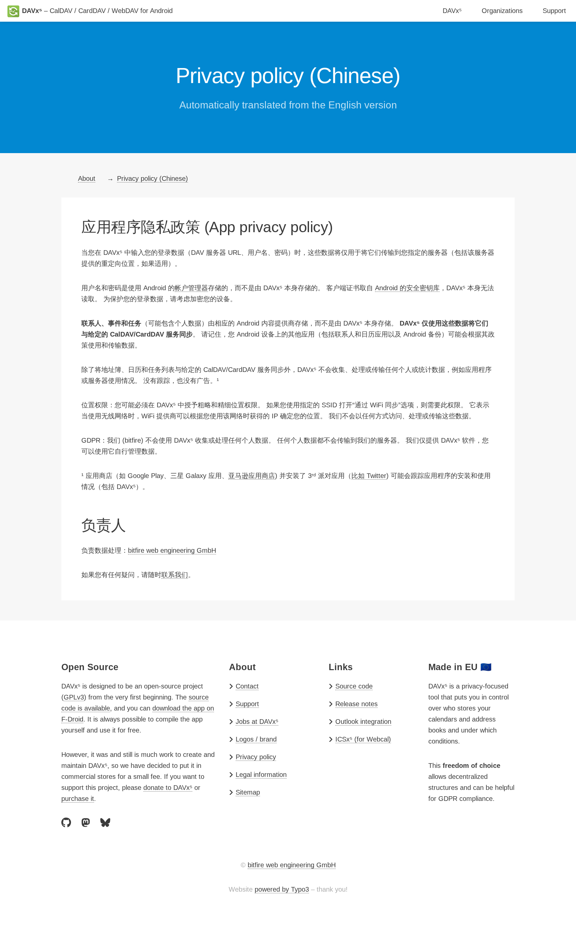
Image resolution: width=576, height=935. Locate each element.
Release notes (356, 704)
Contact (247, 686)
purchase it (77, 798)
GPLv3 (74, 697)
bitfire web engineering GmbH (172, 550)
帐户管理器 (191, 288)
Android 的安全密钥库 (407, 288)
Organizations (502, 10)
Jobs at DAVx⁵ (257, 721)
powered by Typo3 (282, 889)
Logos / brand (256, 739)
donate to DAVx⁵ (167, 787)
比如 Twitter (368, 475)
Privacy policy (256, 757)
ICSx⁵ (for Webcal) (363, 739)
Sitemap (248, 792)
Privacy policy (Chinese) (152, 178)
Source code (354, 686)
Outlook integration (363, 721)
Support (554, 10)
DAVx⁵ (452, 10)
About (86, 178)
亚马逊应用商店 (251, 475)
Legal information (261, 774)
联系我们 (174, 574)
